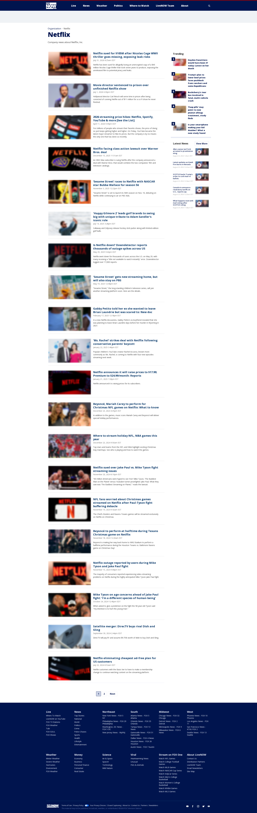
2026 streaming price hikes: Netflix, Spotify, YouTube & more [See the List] (123, 118)
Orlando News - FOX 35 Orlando (141, 722)
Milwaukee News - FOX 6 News (170, 731)
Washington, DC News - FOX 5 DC (112, 728)
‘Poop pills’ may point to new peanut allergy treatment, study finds (197, 113)
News (77, 711)
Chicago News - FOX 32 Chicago (169, 716)
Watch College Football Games (169, 762)
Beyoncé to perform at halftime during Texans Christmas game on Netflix (125, 532)
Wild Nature (107, 768)
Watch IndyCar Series (168, 774)
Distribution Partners (196, 761)
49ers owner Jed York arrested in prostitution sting (183, 151)
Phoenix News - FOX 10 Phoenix (197, 716)
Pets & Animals (137, 765)
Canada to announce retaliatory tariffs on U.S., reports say (181, 189)
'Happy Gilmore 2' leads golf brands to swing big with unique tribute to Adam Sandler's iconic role (124, 216)
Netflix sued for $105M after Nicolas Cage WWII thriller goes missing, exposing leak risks (125, 55)
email (209, 806)
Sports (77, 735)
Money (78, 754)
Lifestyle (78, 741)
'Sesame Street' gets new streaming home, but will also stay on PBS (125, 278)
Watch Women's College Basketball (169, 783)
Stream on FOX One (170, 754)
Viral (133, 754)
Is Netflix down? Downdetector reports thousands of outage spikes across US (120, 246)
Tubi (48, 728)
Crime (76, 728)
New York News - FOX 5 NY (112, 716)
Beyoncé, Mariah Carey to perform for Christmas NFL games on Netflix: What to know (126, 405)
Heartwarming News (139, 758)
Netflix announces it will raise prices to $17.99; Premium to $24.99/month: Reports (125, 373)
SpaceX (105, 761)
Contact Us (192, 758)
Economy (78, 758)
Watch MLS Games (167, 791)
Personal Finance (81, 765)
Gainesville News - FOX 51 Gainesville (142, 733)
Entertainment (80, 744)
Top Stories (79, 715)
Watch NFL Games (167, 758)
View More (201, 143)
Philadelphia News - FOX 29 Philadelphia (114, 722)
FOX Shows (51, 735)
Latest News (180, 143)
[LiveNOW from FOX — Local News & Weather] (55, 6)
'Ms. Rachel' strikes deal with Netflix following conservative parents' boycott (125, 342)
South (134, 711)
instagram (198, 806)
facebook (193, 806)
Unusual (134, 761)
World (76, 722)
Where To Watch (53, 715)
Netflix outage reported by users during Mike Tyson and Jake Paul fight (124, 564)
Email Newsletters (195, 768)
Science (106, 754)
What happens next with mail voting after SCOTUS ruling (183, 202)
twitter (203, 806)
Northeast (108, 711)
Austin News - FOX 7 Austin (142, 747)
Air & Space (107, 758)
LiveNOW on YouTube (55, 719)
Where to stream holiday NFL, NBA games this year (125, 437)
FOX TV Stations (53, 722)
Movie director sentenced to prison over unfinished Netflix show (121, 86)
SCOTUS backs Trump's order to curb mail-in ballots (183, 176)
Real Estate (79, 771)
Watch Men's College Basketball (168, 778)
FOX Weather (52, 725)
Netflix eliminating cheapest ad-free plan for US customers (124, 659)
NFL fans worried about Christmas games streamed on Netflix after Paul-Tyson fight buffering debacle (122, 502)
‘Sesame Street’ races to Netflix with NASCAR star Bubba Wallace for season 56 (124, 183)
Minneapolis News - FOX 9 (170, 727)
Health (77, 738)
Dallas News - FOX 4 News (142, 738)
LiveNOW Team (194, 765)
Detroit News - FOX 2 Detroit (168, 722)
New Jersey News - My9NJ (113, 732)
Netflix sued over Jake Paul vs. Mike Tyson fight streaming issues (125, 469)
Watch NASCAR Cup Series (170, 770)
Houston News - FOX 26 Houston (141, 742)
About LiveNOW (196, 754)
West (190, 711)
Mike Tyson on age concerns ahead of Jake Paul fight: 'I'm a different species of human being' (125, 596)
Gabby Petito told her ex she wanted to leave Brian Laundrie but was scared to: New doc (124, 310)
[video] (202, 152)
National (78, 719)
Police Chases (80, 731)
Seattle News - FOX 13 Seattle (197, 733)
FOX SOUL (50, 731)
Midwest (164, 711)
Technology (107, 765)
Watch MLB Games (167, 767)
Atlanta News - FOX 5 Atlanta (140, 716)
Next (112, 693)
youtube (187, 806)
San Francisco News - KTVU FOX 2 (196, 728)
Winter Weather (53, 758)
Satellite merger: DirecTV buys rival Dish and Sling (124, 628)
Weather (51, 754)
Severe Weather (53, 761)
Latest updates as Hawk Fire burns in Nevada (183, 163)
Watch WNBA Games (168, 788)
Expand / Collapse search (209, 6)
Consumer (78, 768)
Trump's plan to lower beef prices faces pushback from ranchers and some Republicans (197, 80)
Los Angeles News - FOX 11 (197, 722)
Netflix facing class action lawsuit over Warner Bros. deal (125, 150)
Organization (54, 28)
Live (48, 711)
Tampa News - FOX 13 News (140, 728)
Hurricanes (50, 765)
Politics (77, 725)
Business (78, 761)
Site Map (191, 771)
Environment (51, 768)
